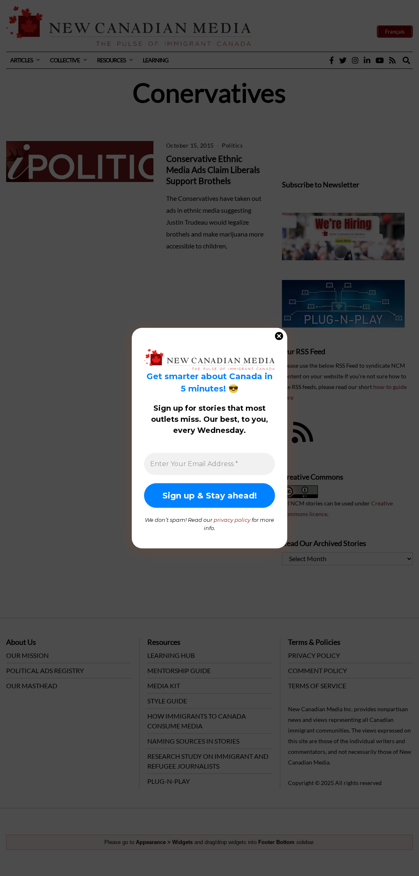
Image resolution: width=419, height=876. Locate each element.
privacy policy (232, 519)
